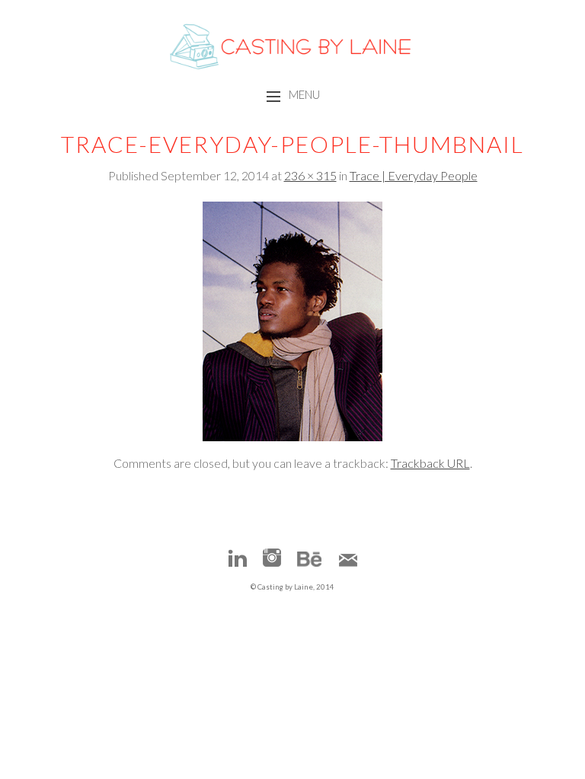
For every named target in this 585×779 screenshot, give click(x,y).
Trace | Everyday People (414, 175)
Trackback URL (430, 463)
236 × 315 (310, 175)
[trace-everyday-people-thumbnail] (292, 436)
